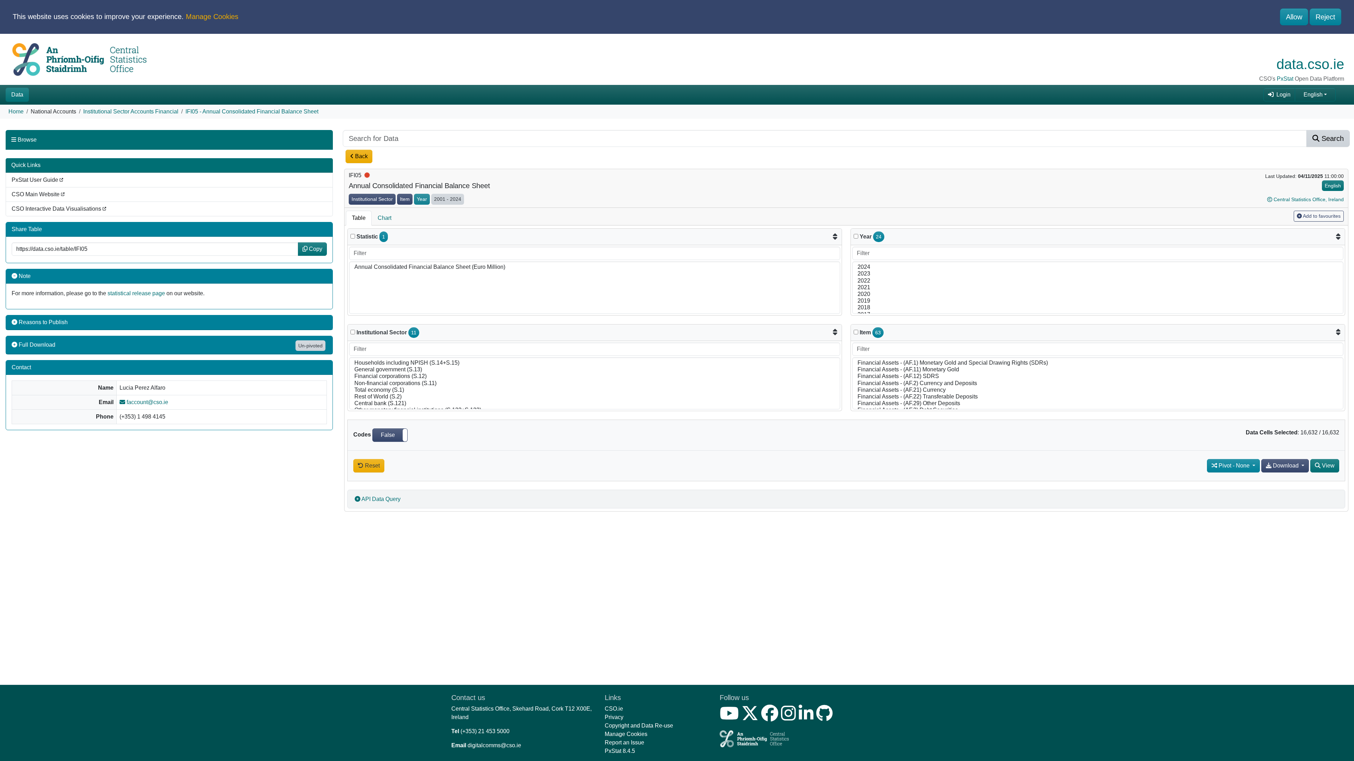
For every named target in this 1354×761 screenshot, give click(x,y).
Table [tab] (359, 218)
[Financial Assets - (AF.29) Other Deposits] (1098, 403)
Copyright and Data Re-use (639, 726)
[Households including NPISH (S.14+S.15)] (595, 363)
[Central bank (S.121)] (595, 403)
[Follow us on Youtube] (731, 717)
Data (17, 95)
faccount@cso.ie (146, 402)
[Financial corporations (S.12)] (595, 376)
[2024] (1098, 267)
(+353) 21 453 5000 (485, 731)
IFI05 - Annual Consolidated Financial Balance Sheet (251, 112)
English (1313, 95)
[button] (390, 435)
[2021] (1098, 287)
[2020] (1098, 294)
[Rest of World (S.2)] (595, 397)
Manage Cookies (212, 16)
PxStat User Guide (36, 180)
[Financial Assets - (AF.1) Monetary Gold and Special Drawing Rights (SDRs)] (1098, 363)
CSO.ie (614, 709)
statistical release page (136, 293)
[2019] (1098, 301)
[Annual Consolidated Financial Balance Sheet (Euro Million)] (595, 267)
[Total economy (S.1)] (595, 390)
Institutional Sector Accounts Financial (130, 112)
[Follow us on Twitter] (751, 717)
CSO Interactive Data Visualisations (57, 209)
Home (16, 112)
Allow (1294, 17)
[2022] (1098, 281)
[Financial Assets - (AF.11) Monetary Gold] (1098, 369)
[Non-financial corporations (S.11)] (595, 383)
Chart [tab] (384, 218)
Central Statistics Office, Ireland (1309, 199)
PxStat (1285, 79)
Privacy (614, 717)
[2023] (1098, 274)
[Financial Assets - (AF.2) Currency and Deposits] (1098, 383)
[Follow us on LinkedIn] (807, 717)
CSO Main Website (36, 194)
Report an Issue (624, 742)
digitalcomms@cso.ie (494, 745)
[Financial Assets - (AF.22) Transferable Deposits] (1098, 397)
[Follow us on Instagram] (790, 717)
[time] (856, 236)
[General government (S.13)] (595, 369)
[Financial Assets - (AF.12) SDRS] (1098, 376)
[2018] (1098, 307)
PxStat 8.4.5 (620, 751)
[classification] (352, 332)
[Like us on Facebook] (771, 717)
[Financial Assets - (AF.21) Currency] (1098, 390)
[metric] (352, 236)
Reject (1325, 17)
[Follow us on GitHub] (826, 717)
